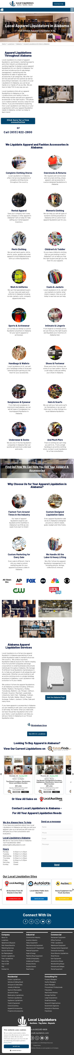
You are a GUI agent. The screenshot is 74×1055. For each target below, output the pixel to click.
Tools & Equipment (14, 1003)
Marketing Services (8, 948)
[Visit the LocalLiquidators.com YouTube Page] (42, 921)
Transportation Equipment (59, 948)
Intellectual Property (32, 961)
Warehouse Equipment (58, 945)
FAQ (3, 966)
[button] (16, 1050)
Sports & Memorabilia (14, 990)
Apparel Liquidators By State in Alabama (36, 44)
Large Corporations (51, 998)
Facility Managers (50, 982)
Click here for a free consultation (18, 121)
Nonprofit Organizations (52, 1003)
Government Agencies (52, 1006)
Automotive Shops (57, 961)
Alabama (19, 44)
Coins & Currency (13, 1006)
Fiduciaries (48, 990)
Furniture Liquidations (15, 998)
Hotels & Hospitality (32, 958)
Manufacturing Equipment (34, 945)
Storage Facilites (50, 995)
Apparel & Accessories (15, 1008)
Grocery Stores (31, 964)
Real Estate (30, 969)
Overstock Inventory (57, 950)
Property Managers (51, 979)
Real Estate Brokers (51, 992)
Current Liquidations (8, 956)
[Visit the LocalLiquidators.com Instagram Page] (31, 921)
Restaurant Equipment (58, 937)
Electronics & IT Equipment (35, 948)
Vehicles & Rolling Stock (15, 982)
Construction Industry (33, 937)
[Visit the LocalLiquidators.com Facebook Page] (25, 921)
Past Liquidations (7, 958)
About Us (5, 937)
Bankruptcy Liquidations (16, 995)
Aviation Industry (31, 940)
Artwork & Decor (13, 992)
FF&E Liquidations (57, 943)
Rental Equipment (56, 969)
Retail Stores (55, 956)
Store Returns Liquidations (59, 953)
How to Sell (5, 964)
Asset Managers (50, 984)
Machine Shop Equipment (34, 956)
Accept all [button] (16, 1046)
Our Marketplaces (7, 953)
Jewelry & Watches (14, 987)
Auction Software (7, 950)
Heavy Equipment (32, 943)
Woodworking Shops (57, 964)
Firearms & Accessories (15, 1011)
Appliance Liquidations (15, 1000)
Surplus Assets (31, 966)
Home (4, 44)
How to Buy (5, 961)
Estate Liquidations (14, 979)
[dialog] (16, 1039)
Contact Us (5, 969)
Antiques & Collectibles (15, 984)
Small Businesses (50, 1000)
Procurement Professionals (53, 987)
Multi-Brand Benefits (8, 945)
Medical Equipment (32, 950)
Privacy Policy (7, 1042)
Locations (11, 44)
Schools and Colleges (57, 966)
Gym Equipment (56, 958)
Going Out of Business (52, 1008)
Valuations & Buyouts (8, 943)
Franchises (48, 1011)
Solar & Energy (30, 953)
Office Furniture (56, 940)
